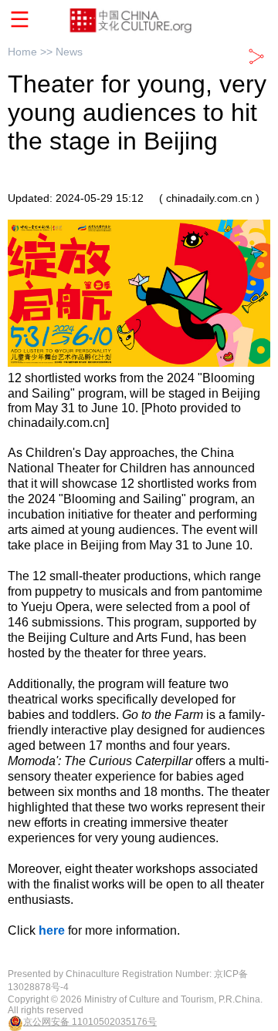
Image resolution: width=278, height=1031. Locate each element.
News (69, 51)
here (52, 930)
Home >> (32, 51)
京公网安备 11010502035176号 (90, 1021)
